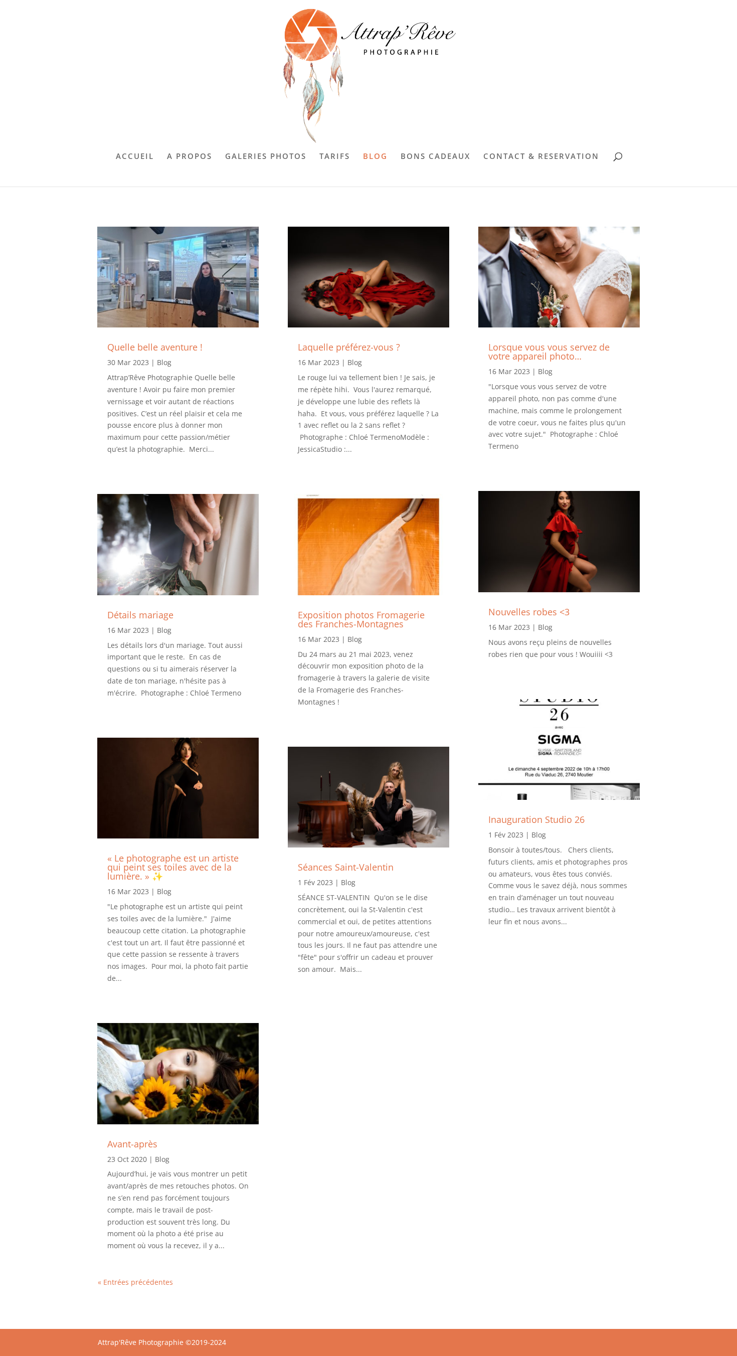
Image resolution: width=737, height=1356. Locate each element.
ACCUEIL (135, 156)
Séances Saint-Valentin (346, 867)
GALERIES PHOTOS (265, 156)
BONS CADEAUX (435, 156)
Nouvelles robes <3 (529, 612)
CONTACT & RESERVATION (541, 156)
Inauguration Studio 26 (536, 819)
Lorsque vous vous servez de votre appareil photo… (549, 351)
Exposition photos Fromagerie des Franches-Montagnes (361, 619)
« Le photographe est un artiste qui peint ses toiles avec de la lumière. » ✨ (173, 867)
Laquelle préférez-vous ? (349, 347)
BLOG (375, 156)
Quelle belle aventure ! (155, 347)
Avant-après (132, 1144)
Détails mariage (140, 615)
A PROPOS (189, 156)
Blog (164, 362)
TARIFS (334, 156)
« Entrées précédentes (135, 1282)
